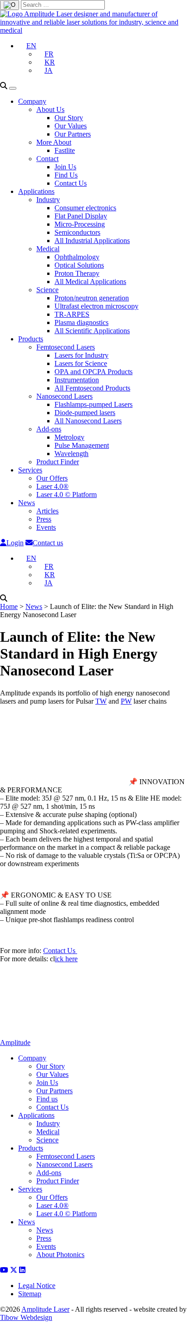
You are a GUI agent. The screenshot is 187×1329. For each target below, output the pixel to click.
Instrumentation (76, 380)
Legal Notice (36, 1285)
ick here (66, 959)
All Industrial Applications (92, 240)
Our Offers (52, 478)
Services (30, 470)
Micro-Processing (79, 224)
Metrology (69, 437)
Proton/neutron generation (91, 298)
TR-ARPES (71, 314)
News (26, 503)
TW (101, 701)
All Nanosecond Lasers (88, 421)
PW (126, 701)
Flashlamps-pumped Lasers (93, 404)
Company (32, 101)
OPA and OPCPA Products (93, 371)
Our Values (70, 126)
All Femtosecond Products (92, 388)
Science (47, 290)
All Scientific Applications (92, 331)
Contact (47, 158)
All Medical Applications (90, 281)
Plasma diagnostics (81, 322)
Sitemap (29, 1294)
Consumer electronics (85, 208)
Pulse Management (81, 445)
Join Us (65, 167)
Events (46, 527)
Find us (47, 1099)
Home (9, 606)
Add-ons (48, 429)
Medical (47, 249)
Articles (47, 511)
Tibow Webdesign (26, 1317)
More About (53, 142)
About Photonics (60, 1254)
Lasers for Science (80, 363)
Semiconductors (77, 232)
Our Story (68, 118)
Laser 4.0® (52, 486)
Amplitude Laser (45, 1309)
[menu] (12, 88)
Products (30, 339)
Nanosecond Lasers (64, 396)
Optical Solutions (79, 265)
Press (43, 519)
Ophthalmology (76, 257)
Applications (36, 191)
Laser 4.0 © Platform (66, 494)
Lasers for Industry (81, 355)
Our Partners (72, 134)
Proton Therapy (76, 273)
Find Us (66, 175)
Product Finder (57, 462)
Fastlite (64, 150)
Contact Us (70, 183)
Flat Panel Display (80, 216)
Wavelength (71, 453)
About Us (50, 109)
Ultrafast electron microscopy (96, 306)
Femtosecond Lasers (65, 347)
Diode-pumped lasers (84, 412)
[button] (27, 46)
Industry (48, 199)
